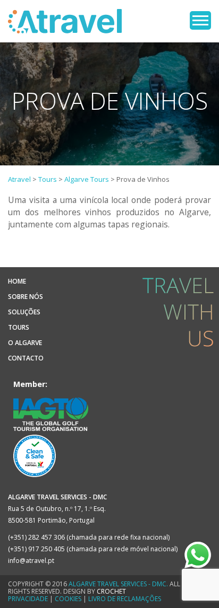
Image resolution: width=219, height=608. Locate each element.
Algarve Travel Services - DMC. (118, 583)
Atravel (65, 21)
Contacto (26, 358)
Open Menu (200, 20)
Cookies (68, 598)
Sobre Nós (25, 296)
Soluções (24, 311)
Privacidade (28, 598)
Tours (18, 327)
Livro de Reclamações (124, 598)
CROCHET (111, 591)
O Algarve (25, 342)
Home (17, 281)
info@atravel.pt (31, 560)
